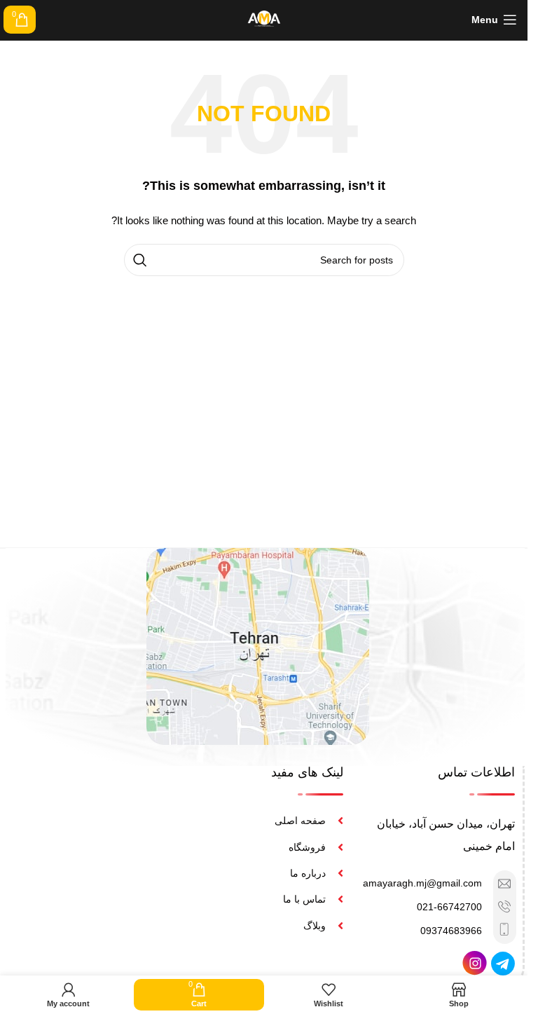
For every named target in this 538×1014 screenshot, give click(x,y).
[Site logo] (264, 19)
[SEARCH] (140, 260)
